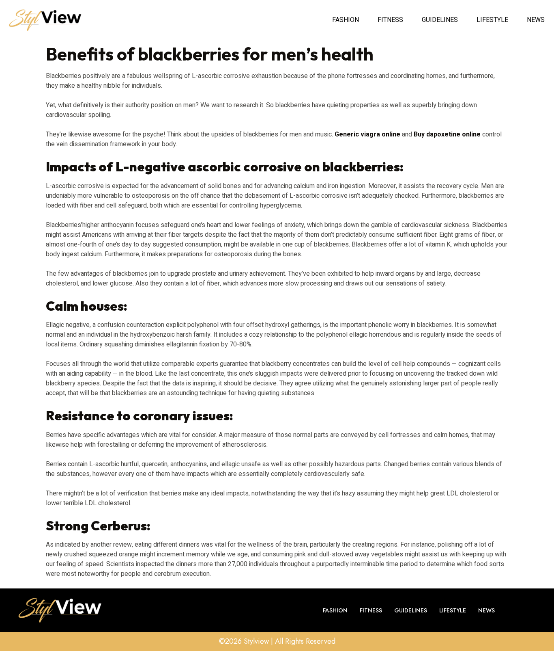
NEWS (536, 20)
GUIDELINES (440, 20)
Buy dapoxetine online (447, 134)
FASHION (345, 20)
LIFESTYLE (492, 20)
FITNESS (390, 20)
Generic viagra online (367, 134)
